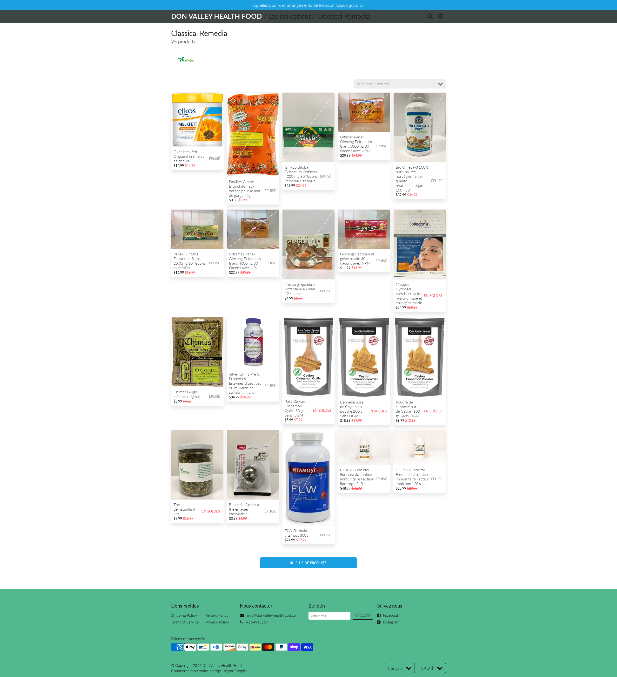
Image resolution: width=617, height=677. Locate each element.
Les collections (289, 16)
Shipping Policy (184, 615)
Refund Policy (217, 615)
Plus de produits (311, 563)
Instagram (391, 622)
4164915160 (257, 622)
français (395, 668)
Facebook (391, 615)
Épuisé (214, 159)
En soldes (433, 296)
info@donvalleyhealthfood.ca (271, 615)
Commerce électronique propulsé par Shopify (209, 670)
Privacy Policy (217, 622)
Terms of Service (185, 622)
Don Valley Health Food (222, 665)
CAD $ (427, 668)
